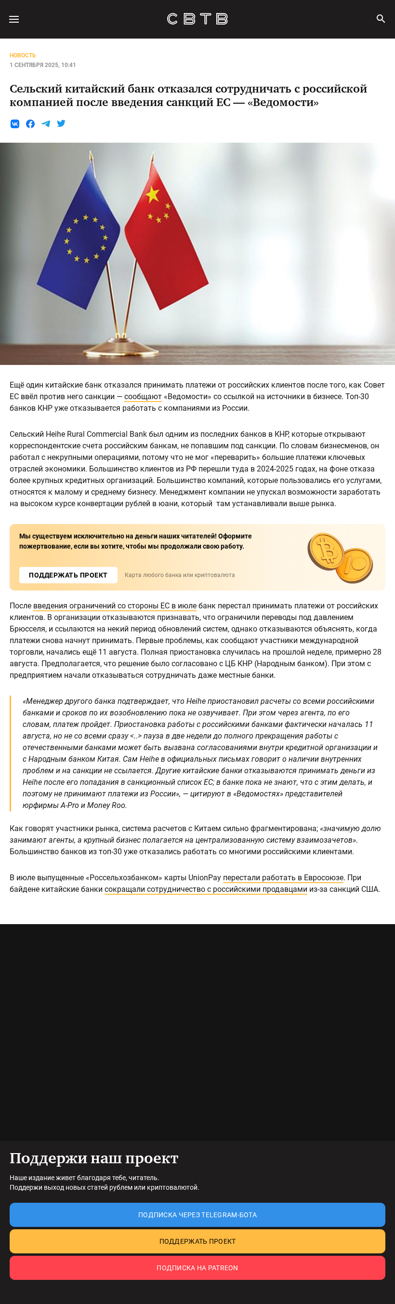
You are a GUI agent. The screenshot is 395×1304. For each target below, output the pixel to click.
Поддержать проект (197, 1241)
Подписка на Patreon (197, 1268)
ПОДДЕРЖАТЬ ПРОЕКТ (68, 575)
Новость (23, 55)
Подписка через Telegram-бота (197, 1215)
